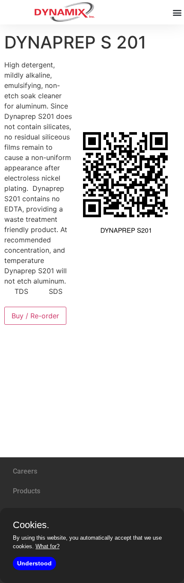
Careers (25, 471)
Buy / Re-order (35, 315)
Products (26, 491)
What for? (47, 546)
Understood (34, 563)
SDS (55, 291)
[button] (177, 12)
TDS (21, 291)
